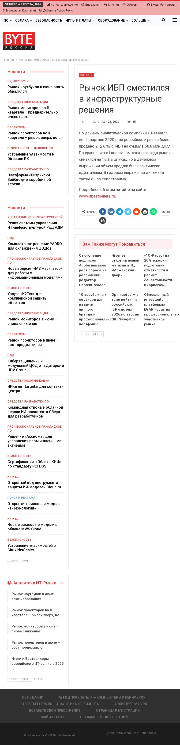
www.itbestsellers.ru (97, 196)
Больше (138, 20)
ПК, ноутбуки (18, 81)
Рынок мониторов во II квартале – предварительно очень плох (33, 112)
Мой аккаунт (52, 717)
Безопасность (48, 20)
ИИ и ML (13, 477)
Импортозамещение (64, 4)
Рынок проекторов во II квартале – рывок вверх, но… (34, 135)
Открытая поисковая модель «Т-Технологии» (34, 506)
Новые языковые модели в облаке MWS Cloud (32, 526)
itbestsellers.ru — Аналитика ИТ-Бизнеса (60, 704)
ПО (6, 20)
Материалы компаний (21, 10)
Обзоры (132, 4)
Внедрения (92, 4)
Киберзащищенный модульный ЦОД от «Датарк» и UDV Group (36, 365)
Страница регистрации (118, 710)
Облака (22, 20)
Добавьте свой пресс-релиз (54, 710)
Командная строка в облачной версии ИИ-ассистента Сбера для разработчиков (35, 411)
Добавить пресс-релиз (58, 10)
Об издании (32, 697)
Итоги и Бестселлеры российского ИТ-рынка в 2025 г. (37, 664)
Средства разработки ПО (28, 169)
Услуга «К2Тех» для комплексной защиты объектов (27, 298)
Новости (86, 75)
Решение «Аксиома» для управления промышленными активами (34, 441)
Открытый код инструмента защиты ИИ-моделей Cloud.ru (34, 484)
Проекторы (17, 127)
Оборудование (111, 20)
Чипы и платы (78, 20)
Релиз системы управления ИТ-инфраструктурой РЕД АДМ (36, 225)
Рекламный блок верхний (104, 717)
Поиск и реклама (22, 497)
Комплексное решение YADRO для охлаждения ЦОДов (35, 246)
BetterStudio (148, 733)
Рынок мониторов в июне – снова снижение (32, 321)
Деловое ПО (43, 148)
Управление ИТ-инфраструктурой (35, 217)
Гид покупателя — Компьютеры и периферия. (104, 697)
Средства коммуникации (28, 380)
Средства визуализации (28, 102)
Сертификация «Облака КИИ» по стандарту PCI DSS (34, 464)
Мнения (113, 4)
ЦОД (11, 238)
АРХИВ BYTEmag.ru (130, 704)
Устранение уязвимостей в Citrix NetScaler (32, 547)
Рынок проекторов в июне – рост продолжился (33, 342)
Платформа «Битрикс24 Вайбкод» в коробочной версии (29, 179)
